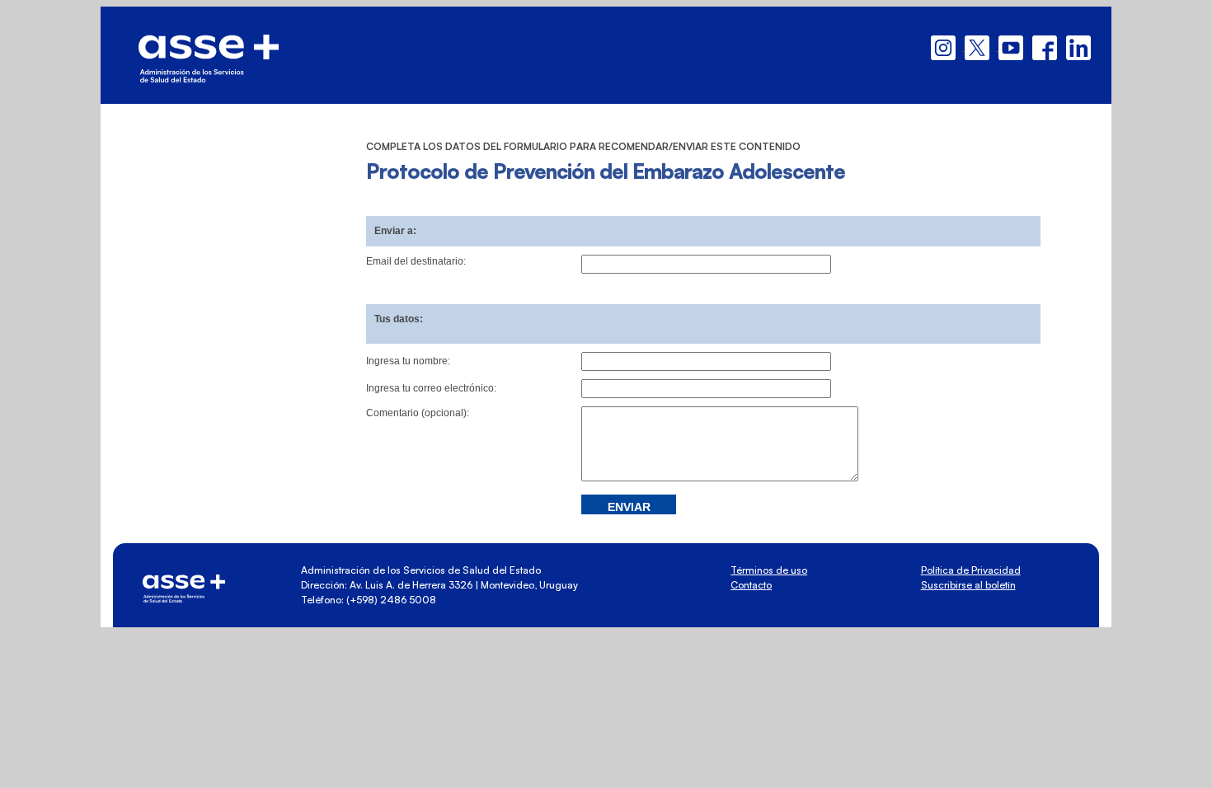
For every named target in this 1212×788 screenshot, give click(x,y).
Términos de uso (768, 570)
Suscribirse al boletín (968, 585)
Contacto (751, 585)
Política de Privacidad (971, 570)
